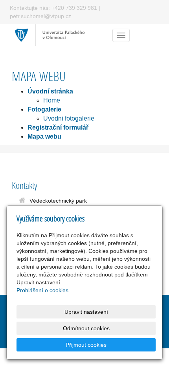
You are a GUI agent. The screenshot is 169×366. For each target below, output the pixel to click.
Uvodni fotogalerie (68, 118)
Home (51, 100)
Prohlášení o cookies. (43, 290)
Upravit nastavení (86, 312)
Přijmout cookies (86, 345)
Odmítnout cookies (86, 328)
